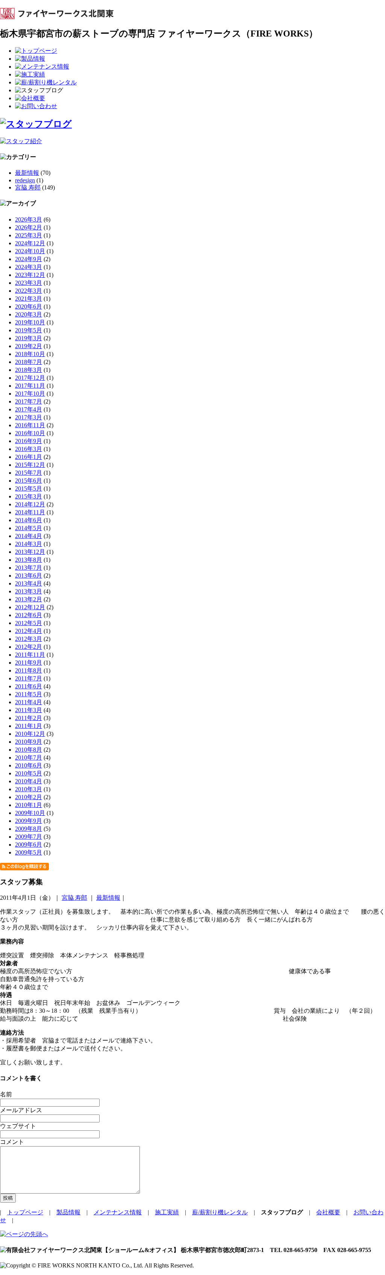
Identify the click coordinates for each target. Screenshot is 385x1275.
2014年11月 (30, 512)
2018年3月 (28, 370)
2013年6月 (28, 575)
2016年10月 (30, 433)
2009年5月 (28, 852)
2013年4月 (28, 583)
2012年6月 (28, 615)
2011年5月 (28, 694)
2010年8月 (28, 749)
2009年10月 (30, 813)
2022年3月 (28, 290)
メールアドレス (21, 1110)
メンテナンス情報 (118, 1212)
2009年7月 (28, 836)
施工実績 (167, 1212)
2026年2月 (28, 227)
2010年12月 (30, 734)
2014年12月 (30, 504)
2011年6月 (28, 686)
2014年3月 (28, 544)
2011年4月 (28, 702)
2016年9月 (28, 441)
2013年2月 (28, 599)
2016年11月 (30, 425)
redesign (25, 180)
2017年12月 (30, 378)
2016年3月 (28, 449)
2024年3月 (28, 267)
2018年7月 (28, 362)
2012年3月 (28, 639)
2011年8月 (28, 670)
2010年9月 (28, 741)
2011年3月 (28, 710)
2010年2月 (28, 797)
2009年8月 (28, 829)
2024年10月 (30, 251)
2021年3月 (28, 298)
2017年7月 (28, 401)
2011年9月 (28, 662)
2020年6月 (28, 306)
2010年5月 (28, 773)
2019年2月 (28, 346)
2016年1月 (28, 457)
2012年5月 (28, 623)
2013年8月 (28, 559)
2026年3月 (28, 219)
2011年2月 (28, 718)
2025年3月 (28, 235)
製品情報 (68, 1212)
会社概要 (328, 1212)
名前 (6, 1094)
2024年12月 (30, 243)
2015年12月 (30, 465)
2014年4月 (28, 536)
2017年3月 (28, 417)
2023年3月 (28, 283)
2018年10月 (30, 354)
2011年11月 (30, 654)
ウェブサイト (18, 1126)
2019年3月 (28, 338)
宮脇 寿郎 (28, 187)
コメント (12, 1142)
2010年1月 (28, 805)
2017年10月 (30, 393)
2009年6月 (28, 844)
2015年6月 (28, 480)
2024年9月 (28, 259)
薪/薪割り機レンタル (220, 1212)
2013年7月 (28, 567)
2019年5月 (28, 330)
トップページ (25, 1212)
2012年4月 (28, 631)
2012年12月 (30, 607)
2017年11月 (30, 385)
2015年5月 (28, 488)
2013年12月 (30, 552)
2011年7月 (28, 678)
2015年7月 (28, 472)
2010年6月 (28, 765)
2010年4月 (28, 781)
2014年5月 (28, 528)
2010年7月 (28, 757)
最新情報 (27, 173)
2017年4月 (28, 409)
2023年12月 (30, 275)
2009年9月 (28, 821)
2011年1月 (28, 726)
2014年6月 (28, 520)
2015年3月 (28, 496)
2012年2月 (28, 647)
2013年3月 (28, 591)
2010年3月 (28, 789)
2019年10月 (30, 322)
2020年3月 (28, 314)
